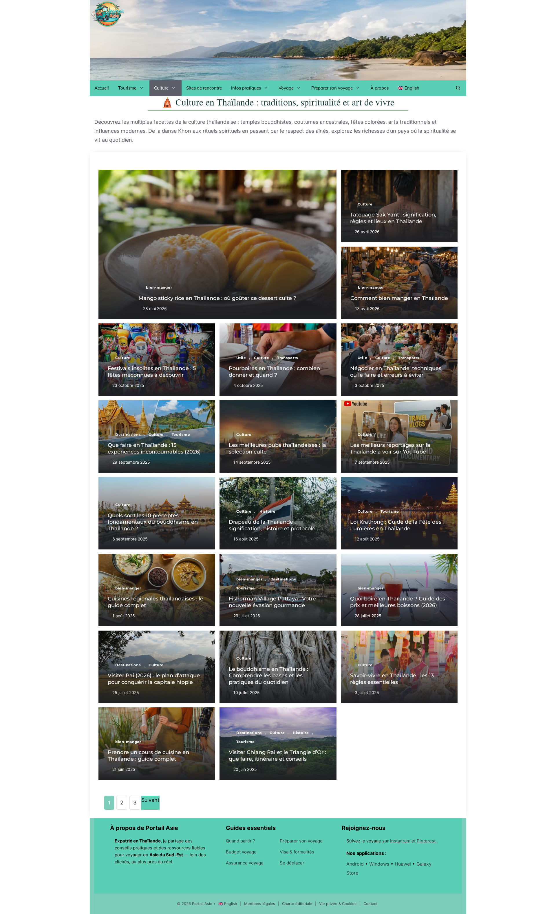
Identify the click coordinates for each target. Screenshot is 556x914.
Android (355, 864)
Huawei (403, 864)
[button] (458, 88)
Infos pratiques (246, 88)
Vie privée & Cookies (338, 903)
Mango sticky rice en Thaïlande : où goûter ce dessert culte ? (217, 298)
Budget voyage (241, 852)
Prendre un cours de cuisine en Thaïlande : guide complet (148, 755)
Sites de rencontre (204, 88)
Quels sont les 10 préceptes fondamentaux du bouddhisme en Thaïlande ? (153, 522)
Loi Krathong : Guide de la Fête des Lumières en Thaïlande (395, 525)
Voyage (286, 88)
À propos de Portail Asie (144, 827)
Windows (380, 864)
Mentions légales (260, 903)
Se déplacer (292, 863)
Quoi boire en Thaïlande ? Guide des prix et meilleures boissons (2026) (397, 602)
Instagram (400, 841)
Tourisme (127, 88)
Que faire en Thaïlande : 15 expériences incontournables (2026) (154, 448)
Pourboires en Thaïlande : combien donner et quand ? (274, 371)
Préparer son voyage (332, 88)
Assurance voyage (245, 863)
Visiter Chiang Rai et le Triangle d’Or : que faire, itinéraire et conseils (277, 755)
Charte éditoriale (297, 903)
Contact (370, 903)
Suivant (150, 800)
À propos (379, 88)
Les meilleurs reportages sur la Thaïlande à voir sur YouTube (390, 448)
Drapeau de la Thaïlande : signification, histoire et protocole (272, 525)
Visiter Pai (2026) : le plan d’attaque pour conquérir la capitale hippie (154, 678)
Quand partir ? (240, 841)
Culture (161, 88)
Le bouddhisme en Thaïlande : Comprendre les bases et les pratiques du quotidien (268, 675)
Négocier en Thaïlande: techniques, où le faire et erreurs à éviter (396, 371)
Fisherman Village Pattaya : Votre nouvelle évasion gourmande (272, 602)
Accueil (101, 88)
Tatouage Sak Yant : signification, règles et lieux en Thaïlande (393, 218)
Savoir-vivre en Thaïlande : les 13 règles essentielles (392, 678)
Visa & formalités (297, 852)
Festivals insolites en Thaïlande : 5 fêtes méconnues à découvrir (152, 371)
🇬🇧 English (408, 88)
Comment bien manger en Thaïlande (399, 298)
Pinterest (427, 841)
